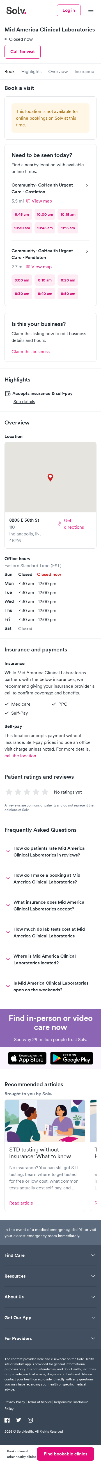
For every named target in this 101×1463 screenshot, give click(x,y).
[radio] (22, 214)
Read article (21, 1203)
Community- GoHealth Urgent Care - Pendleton (42, 254)
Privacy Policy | (15, 1402)
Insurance (84, 71)
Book (9, 71)
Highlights (31, 71)
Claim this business (31, 351)
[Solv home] (16, 10)
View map (42, 201)
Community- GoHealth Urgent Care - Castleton (42, 188)
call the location (20, 755)
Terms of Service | (40, 1402)
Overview (58, 71)
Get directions (74, 523)
